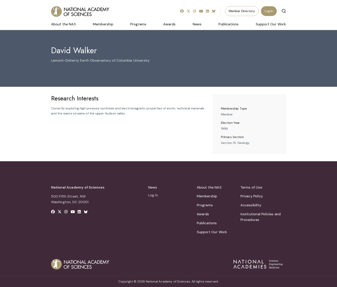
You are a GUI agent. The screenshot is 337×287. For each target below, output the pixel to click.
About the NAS (63, 24)
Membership (103, 24)
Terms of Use (251, 187)
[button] (283, 11)
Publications (228, 24)
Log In (269, 11)
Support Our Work (271, 24)
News (197, 24)
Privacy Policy (251, 196)
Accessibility (250, 205)
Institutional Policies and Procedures (260, 217)
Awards (169, 24)
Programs (138, 24)
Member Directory (242, 11)
